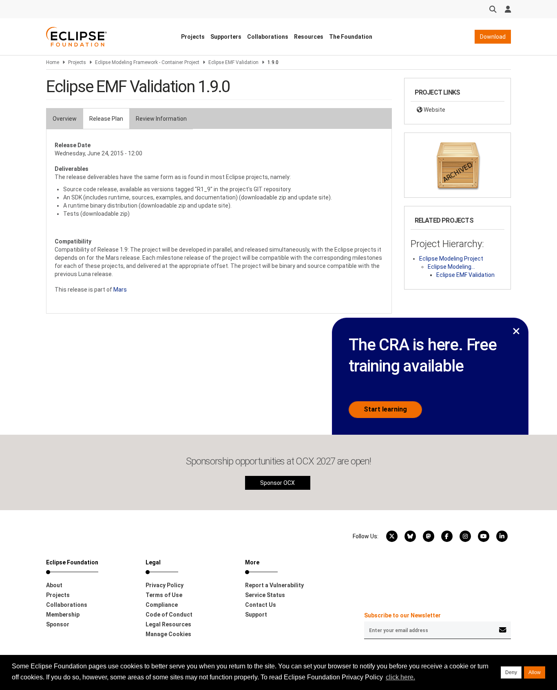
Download (493, 36)
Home (52, 62)
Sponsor (57, 624)
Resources (308, 36)
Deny (511, 672)
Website (433, 109)
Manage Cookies (168, 634)
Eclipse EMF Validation (233, 62)
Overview (65, 118)
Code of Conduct (169, 614)
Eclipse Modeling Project (451, 258)
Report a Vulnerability (274, 585)
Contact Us (260, 605)
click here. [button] (400, 677)
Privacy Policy (164, 585)
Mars (120, 289)
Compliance (162, 605)
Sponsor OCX (277, 483)
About (54, 585)
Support (256, 614)
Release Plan (106, 118)
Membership (63, 614)
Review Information (161, 118)
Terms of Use (164, 595)
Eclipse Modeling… (451, 266)
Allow (534, 672)
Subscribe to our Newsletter (402, 615)
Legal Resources (168, 624)
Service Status (265, 595)
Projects (193, 36)
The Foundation (350, 36)
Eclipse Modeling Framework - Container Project (147, 62)
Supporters (225, 36)
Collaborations (267, 36)
